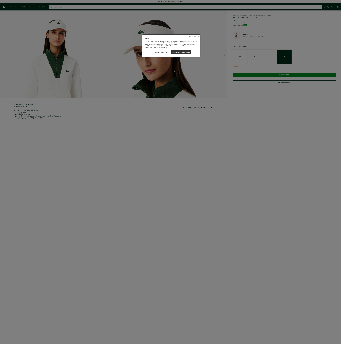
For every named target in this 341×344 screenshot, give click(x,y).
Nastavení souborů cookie (162, 52)
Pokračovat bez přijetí (194, 36)
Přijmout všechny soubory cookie (181, 52)
